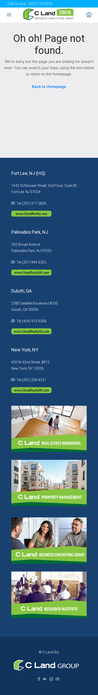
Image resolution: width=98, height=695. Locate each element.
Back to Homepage (49, 86)
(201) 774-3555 (40, 4)
